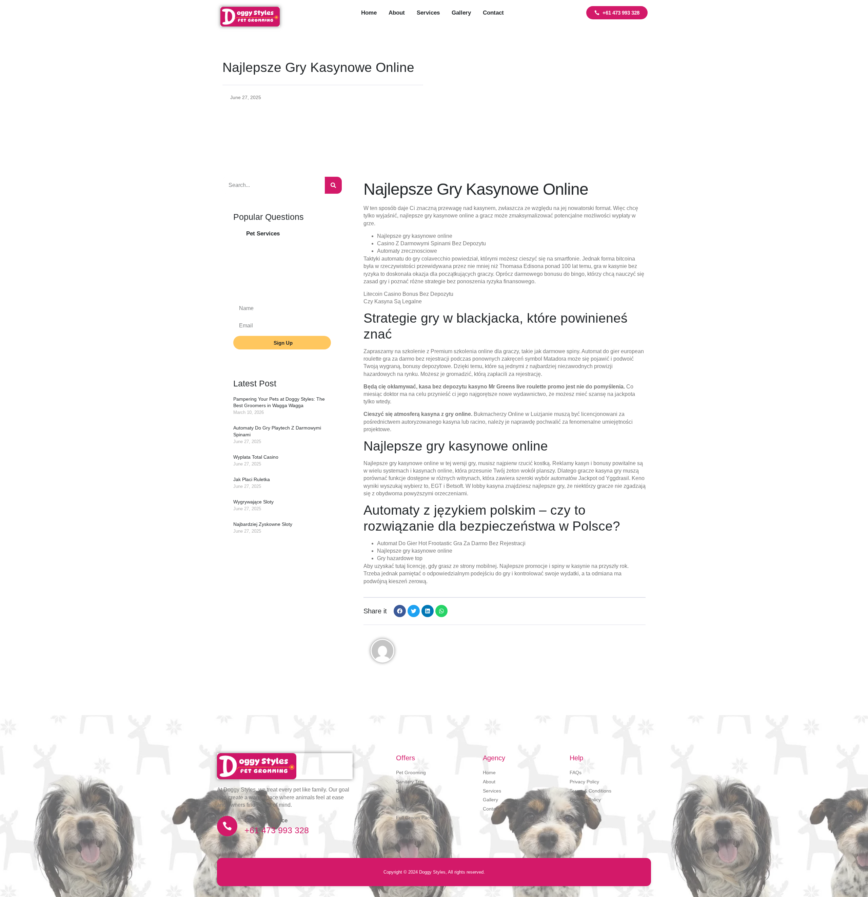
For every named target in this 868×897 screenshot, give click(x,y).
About (397, 12)
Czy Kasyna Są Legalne (392, 301)
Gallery (461, 12)
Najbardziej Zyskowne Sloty (262, 524)
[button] (400, 611)
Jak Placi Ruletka (251, 479)
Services (428, 12)
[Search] (333, 185)
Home (369, 12)
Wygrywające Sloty (253, 501)
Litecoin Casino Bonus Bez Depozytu (408, 294)
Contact (493, 12)
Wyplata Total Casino (255, 457)
